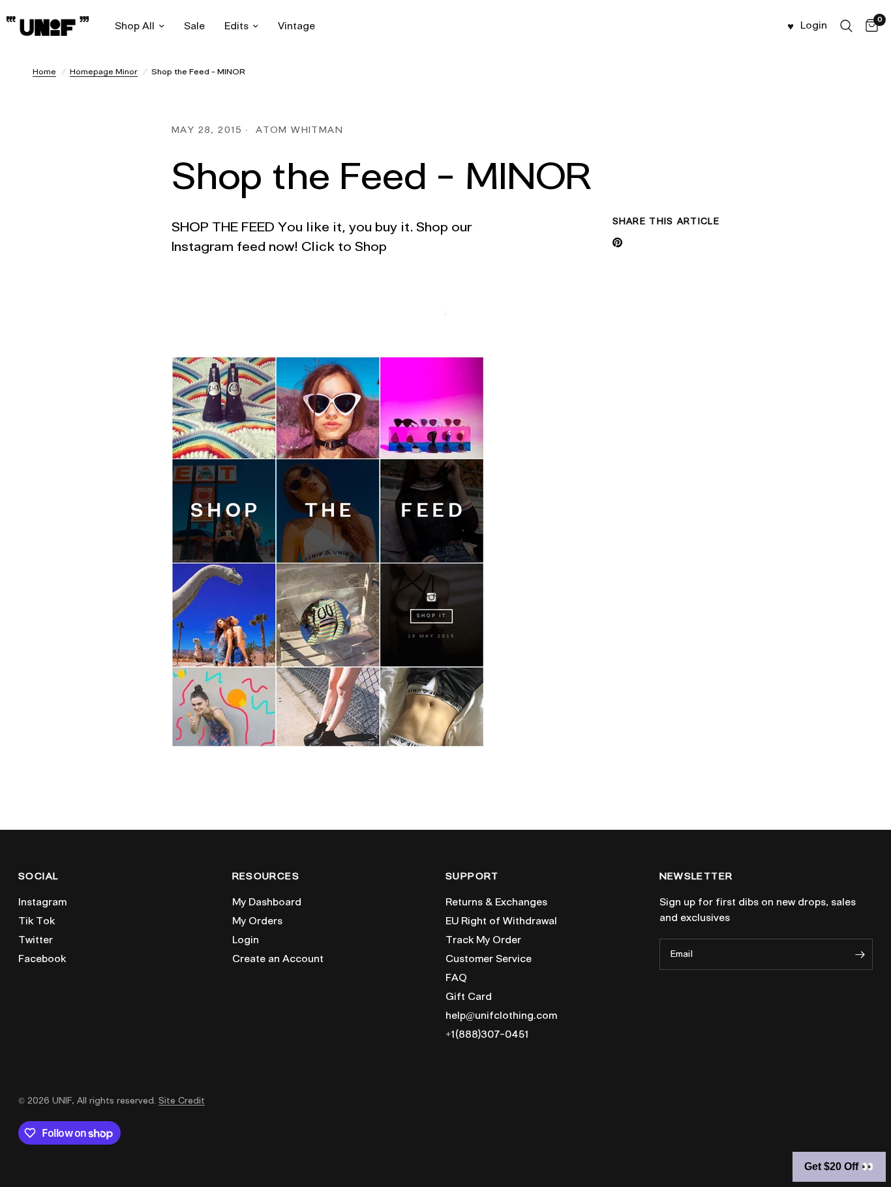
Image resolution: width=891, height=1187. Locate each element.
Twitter (35, 940)
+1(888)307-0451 (487, 1034)
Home (44, 71)
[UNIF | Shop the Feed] (328, 548)
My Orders (257, 921)
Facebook (42, 959)
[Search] (846, 26)
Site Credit (182, 1101)
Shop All (135, 26)
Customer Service (489, 959)
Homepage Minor (104, 71)
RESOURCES (266, 876)
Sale (194, 26)
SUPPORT (472, 876)
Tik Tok (36, 921)
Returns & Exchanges (496, 902)
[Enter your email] (860, 954)
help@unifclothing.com (501, 1015)
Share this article (665, 221)
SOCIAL (38, 876)
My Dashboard (266, 902)
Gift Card (469, 997)
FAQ (456, 978)
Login (245, 940)
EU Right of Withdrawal (501, 921)
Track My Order (483, 940)
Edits (236, 26)
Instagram (42, 902)
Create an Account (278, 959)
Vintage (296, 26)
